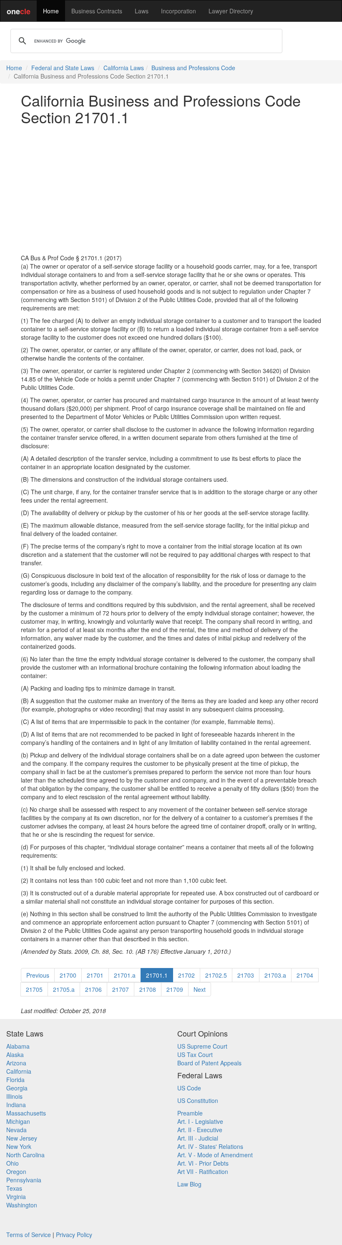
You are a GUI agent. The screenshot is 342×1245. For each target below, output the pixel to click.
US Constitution (197, 1100)
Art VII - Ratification (202, 1171)
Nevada (16, 1130)
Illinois (14, 1096)
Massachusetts (26, 1113)
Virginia (16, 1196)
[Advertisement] (171, 189)
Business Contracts (96, 11)
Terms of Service (28, 1234)
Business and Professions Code (193, 68)
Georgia (17, 1088)
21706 (93, 989)
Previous (37, 975)
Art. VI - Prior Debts (203, 1163)
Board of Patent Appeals (209, 1063)
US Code (189, 1088)
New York (18, 1146)
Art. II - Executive (199, 1130)
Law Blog (189, 1184)
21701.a (125, 975)
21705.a (64, 989)
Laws (141, 11)
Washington (21, 1205)
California (18, 1071)
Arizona (16, 1063)
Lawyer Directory (231, 11)
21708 (147, 989)
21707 (120, 989)
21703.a (275, 975)
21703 (245, 975)
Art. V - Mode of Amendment (215, 1155)
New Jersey (21, 1138)
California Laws (123, 68)
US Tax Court (195, 1054)
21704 (305, 975)
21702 (186, 975)
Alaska (15, 1054)
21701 (95, 975)
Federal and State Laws (62, 68)
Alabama (18, 1046)
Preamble (190, 1113)
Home (51, 11)
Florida (15, 1079)
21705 (34, 989)
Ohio (12, 1163)
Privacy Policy (74, 1234)
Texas (14, 1188)
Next (200, 989)
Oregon (16, 1171)
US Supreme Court (202, 1046)
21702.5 (216, 975)
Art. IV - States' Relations (210, 1146)
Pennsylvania (23, 1180)
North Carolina (25, 1155)
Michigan (18, 1121)
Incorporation (178, 11)
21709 (174, 989)
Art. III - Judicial (197, 1138)
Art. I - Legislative (200, 1121)
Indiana (16, 1104)
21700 (68, 975)
